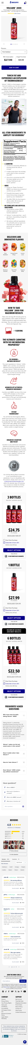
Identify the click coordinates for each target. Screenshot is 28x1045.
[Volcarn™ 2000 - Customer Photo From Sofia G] (11, 843)
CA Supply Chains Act (6, 1011)
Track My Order (19, 1001)
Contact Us (18, 1008)
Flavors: (3, 48)
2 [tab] (12, 44)
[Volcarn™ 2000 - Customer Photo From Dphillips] (22, 847)
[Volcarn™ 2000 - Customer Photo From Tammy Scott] (5, 843)
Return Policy (19, 1007)
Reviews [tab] (4, 859)
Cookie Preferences (21, 1012)
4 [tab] (15, 44)
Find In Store (19, 1005)
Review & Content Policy (6, 1014)
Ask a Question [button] (14, 854)
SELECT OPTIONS (14, 618)
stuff (11, 867)
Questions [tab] (14, 859)
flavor (16, 870)
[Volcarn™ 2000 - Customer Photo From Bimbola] (5, 847)
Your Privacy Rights (6, 1003)
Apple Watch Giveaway (4, 1017)
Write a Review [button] (14, 851)
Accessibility (4, 1008)
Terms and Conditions (4, 1005)
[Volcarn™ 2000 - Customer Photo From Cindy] (22, 843)
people (23, 867)
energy (17, 867)
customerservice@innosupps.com (14, 481)
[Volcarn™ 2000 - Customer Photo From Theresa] (16, 847)
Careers (3, 999)
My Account (19, 999)
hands (22, 870)
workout (4, 867)
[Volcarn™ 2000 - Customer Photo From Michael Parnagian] (16, 843)
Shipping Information (21, 1003)
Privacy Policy (23, 986)
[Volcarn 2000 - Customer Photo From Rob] (11, 847)
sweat (10, 870)
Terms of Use (7, 987)
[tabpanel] (14, 29)
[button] (9, 787)
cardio (4, 870)
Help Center (19, 1010)
